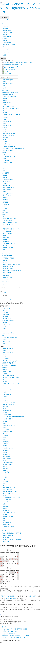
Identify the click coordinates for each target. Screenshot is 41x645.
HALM (4, 154)
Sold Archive (6, 53)
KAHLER (5, 175)
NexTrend (5, 204)
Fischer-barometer (8, 135)
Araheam (5, 100)
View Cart (5, 282)
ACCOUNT (9, 633)
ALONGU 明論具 (7, 94)
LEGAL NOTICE (15, 635)
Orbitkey (5, 212)
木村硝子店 (5, 173)
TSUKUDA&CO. (7, 256)
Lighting (4, 40)
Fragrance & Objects (9, 44)
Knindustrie (6, 181)
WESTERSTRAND (8, 268)
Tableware (5, 24)
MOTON (5, 200)
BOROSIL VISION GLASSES (11, 109)
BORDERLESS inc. (8, 106)
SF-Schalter (6, 241)
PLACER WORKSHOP (9, 223)
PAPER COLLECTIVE (9, 218)
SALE (4, 55)
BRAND (3, 58)
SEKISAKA (5, 237)
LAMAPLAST (6, 185)
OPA (3, 210)
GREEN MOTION (7, 150)
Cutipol (4, 127)
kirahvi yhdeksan (7, 179)
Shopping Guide (7, 277)
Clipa (4, 119)
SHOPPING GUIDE (14, 629)
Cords (4, 123)
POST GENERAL (7, 225)
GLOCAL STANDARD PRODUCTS (13, 148)
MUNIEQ (5, 202)
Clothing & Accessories (9, 49)
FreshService (6, 142)
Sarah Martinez (7, 233)
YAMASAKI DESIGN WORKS (11, 270)
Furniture (5, 22)
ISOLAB (4, 164)
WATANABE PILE (7, 266)
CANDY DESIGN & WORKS (11, 115)
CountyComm (6, 125)
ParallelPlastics (7, 220)
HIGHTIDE (5, 160)
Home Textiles (6, 36)
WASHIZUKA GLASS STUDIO (11, 264)
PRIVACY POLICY (15, 637)
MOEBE (4, 198)
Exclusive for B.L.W (8, 133)
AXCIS (4, 104)
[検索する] (19, 287)
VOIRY (4, 262)
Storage (4, 34)
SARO (4, 235)
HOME (4, 292)
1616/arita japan (7, 79)
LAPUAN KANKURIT (8, 187)
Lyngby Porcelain (7, 194)
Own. (4, 214)
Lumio (4, 191)
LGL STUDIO (6, 189)
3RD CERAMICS (7, 84)
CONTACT (10, 631)
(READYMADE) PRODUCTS (11, 229)
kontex (4, 183)
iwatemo (5, 167)
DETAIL (4, 129)
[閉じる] (1, 291)
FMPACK (5, 138)
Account (5, 280)
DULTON (5, 131)
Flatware (5, 28)
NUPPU (4, 208)
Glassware (5, 26)
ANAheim (5, 98)
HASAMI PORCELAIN (9, 156)
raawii (4, 227)
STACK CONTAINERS (9, 243)
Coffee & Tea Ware (8, 32)
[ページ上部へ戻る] (1, 642)
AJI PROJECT (6, 90)
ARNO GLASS (6, 102)
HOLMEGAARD (7, 162)
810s (4, 86)
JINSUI (4, 171)
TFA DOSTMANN (7, 247)
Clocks (4, 38)
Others (4, 51)
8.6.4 (4, 88)
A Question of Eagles (9, 96)
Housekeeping (7, 42)
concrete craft (6, 121)
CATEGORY (4, 17)
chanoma (5, 117)
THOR (4, 250)
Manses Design (7, 196)
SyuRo (4, 245)
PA (3, 216)
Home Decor (6, 20)
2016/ (4, 82)
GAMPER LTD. (7, 144)
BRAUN (4, 113)
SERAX (4, 239)
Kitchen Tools (6, 30)
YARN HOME (6, 272)
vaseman (5, 260)
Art (3, 46)
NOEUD (4, 206)
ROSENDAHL (6, 231)
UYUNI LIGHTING (8, 258)
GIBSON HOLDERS (8, 146)
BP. (3, 111)
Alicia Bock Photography (10, 92)
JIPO (4, 169)
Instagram (5, 275)
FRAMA (4, 140)
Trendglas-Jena (7, 254)
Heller (4, 158)
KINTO (4, 177)
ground (4, 152)
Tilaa (3, 252)
